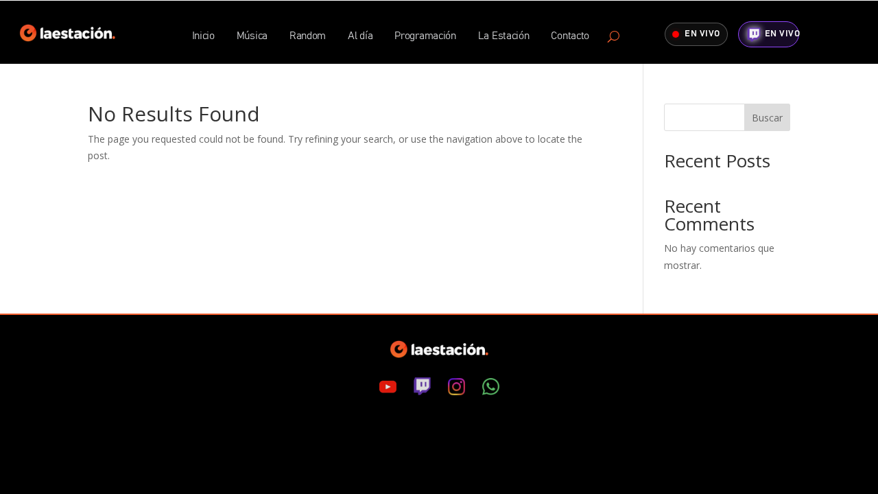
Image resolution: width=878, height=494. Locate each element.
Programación (424, 36)
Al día (360, 36)
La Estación (504, 36)
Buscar (767, 117)
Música (252, 36)
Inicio (203, 36)
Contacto (570, 36)
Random (307, 36)
